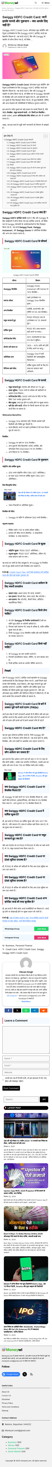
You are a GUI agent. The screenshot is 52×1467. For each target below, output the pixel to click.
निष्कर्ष (12, 165)
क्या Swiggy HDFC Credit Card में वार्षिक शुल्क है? (28, 184)
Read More (26, 1001)
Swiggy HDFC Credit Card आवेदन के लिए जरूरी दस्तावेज (26, 155)
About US (5, 1392)
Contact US (6, 1395)
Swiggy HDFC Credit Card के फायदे (23, 145)
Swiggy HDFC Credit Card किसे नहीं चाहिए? (25, 162)
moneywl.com (25, 1461)
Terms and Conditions (10, 1407)
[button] (35, 3)
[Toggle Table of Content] (44, 136)
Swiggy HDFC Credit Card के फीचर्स (22, 143)
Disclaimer (6, 1399)
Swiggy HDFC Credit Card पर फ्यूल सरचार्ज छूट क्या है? (29, 188)
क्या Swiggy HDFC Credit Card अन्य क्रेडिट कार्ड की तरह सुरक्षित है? (28, 204)
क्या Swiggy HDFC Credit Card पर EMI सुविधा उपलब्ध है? (27, 193)
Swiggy (40, 949)
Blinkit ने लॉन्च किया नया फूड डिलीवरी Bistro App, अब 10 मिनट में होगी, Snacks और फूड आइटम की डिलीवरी (33, 776)
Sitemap (5, 1411)
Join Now (41, 929)
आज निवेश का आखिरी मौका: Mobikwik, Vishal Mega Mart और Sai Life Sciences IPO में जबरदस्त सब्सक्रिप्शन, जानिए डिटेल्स (24, 1329)
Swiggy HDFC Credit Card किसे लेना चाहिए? (25, 159)
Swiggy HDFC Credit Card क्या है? (19, 139)
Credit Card (11, 949)
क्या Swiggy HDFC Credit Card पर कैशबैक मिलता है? (28, 181)
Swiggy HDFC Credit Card (15, 953)
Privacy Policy (7, 1403)
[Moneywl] (9, 3)
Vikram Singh (22, 45)
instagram (13, 995)
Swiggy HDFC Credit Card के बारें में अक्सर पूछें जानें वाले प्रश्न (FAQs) (28, 169)
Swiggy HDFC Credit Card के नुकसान (23, 148)
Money (11, 1445)
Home (4, 8)
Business (10, 8)
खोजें (44, 1099)
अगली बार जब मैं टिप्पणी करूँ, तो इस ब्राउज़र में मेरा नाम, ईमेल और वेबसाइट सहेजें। (26, 1079)
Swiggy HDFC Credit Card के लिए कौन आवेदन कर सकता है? (27, 177)
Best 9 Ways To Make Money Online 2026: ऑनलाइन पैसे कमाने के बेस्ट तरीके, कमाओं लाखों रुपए (23, 1234)
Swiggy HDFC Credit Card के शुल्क (23, 151)
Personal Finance (24, 945)
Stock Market (14, 1451)
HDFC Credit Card (27, 949)
